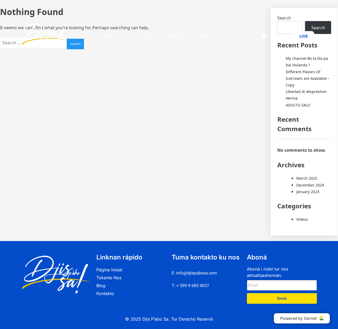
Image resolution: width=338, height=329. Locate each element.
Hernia (292, 98)
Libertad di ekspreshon (306, 91)
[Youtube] (283, 36)
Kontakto (201, 36)
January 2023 (307, 191)
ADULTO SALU (298, 104)
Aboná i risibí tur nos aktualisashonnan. (267, 272)
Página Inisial (109, 269)
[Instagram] (273, 36)
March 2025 (306, 178)
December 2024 (310, 185)
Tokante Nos (110, 36)
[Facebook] (264, 36)
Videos (302, 219)
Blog (100, 285)
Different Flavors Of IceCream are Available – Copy (308, 78)
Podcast (176, 36)
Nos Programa (145, 36)
